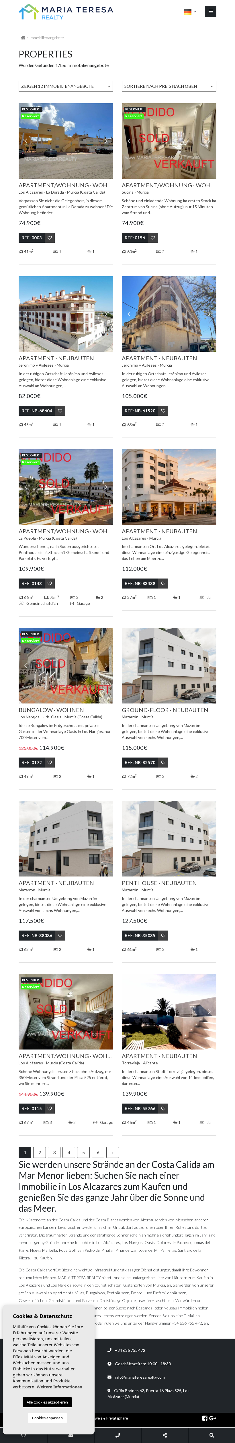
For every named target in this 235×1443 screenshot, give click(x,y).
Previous (26, 141)
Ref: (31, 237)
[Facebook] (204, 1419)
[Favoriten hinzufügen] (50, 238)
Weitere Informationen (59, 1387)
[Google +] (212, 1419)
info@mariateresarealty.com (140, 1377)
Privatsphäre (117, 1418)
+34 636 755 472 (128, 1350)
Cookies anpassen (47, 1417)
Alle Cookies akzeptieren (47, 1402)
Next (106, 141)
